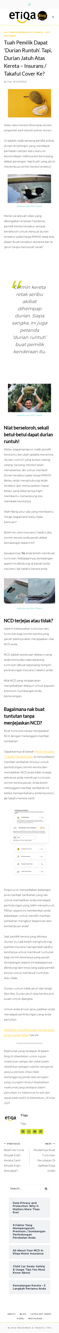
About (12, 1314)
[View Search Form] (53, 17)
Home (20, 1318)
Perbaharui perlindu (17, 1030)
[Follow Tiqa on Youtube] (34, 1131)
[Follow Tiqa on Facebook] (23, 1131)
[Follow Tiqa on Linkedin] (40, 1131)
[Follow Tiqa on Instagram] (28, 1131)
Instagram (35, 1318)
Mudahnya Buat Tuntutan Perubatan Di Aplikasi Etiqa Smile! (44, 1157)
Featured (10, 36)
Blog (23, 1314)
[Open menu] (30, 4)
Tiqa (9, 81)
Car (47, 32)
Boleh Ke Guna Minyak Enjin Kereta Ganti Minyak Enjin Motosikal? (14, 1157)
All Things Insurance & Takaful (23, 32)
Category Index (40, 1314)
